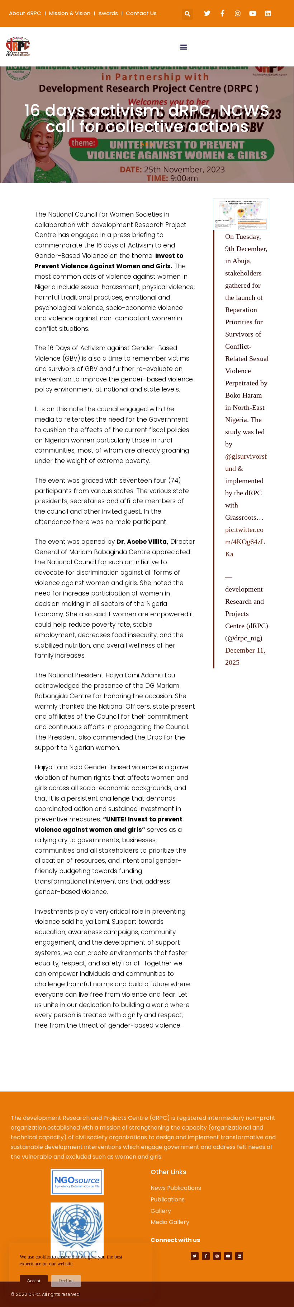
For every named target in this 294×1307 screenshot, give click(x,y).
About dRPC (25, 13)
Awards (108, 13)
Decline (66, 1280)
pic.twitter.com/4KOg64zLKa (245, 541)
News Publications (176, 1188)
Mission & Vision (69, 13)
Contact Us (141, 13)
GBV (147, 144)
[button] (187, 14)
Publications (168, 1199)
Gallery (161, 1211)
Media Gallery (170, 1222)
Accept (34, 1280)
